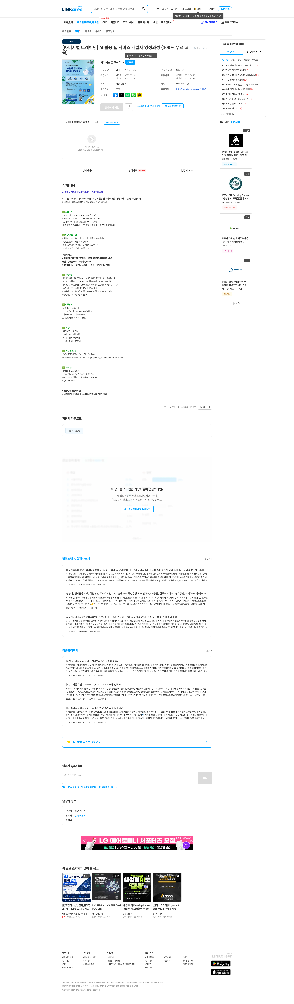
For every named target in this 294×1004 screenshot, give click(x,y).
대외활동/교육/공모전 (88, 22)
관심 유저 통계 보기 (171, 106)
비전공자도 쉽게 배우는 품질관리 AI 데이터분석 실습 (235, 240)
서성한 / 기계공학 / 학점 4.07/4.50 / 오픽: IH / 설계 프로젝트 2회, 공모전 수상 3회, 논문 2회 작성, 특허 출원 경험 (121, 616)
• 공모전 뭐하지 (187, 964)
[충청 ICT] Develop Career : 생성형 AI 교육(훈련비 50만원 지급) (235, 196)
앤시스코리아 (157, 913)
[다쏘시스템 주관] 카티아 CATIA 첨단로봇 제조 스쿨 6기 (235, 283)
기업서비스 (224, 8)
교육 (77, 31)
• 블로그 (167, 960)
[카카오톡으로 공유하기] (139, 95)
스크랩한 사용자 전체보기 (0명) (148, 106)
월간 (239, 59)
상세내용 (87, 170)
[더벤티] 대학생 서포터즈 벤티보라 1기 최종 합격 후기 (92, 661)
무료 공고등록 (231, 22)
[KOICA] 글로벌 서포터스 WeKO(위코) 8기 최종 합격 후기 (94, 684)
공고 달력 (164, 8)
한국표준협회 (127, 913)
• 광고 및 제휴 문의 (89, 957)
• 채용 (64, 964)
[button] (91, 62)
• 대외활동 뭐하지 (188, 960)
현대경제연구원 (98, 913)
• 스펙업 (185, 957)
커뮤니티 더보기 (227, 113)
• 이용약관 (110, 957)
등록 (205, 777)
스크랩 (188, 8)
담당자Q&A (187, 170)
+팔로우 (130, 62)
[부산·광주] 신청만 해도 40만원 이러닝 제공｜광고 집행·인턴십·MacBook (235, 153)
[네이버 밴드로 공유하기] (133, 95)
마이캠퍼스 (166, 22)
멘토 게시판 (144, 22)
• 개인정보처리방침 (113, 960)
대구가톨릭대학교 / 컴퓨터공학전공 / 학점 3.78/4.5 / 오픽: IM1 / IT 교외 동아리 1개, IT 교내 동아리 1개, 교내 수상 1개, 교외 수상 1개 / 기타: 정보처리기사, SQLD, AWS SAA (137, 570)
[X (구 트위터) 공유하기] (121, 95)
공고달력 (110, 31)
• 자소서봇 (148, 967)
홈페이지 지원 (112, 107)
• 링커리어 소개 (67, 957)
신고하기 (206, 406)
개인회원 (211, 8)
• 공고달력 (167, 957)
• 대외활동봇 (149, 957)
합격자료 (136, 170)
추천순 (255, 59)
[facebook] (115, 95)
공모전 (88, 31)
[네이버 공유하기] (127, 95)
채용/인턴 (69, 22)
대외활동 (66, 31)
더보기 (207, 559)
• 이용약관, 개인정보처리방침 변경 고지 (121, 964)
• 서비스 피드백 (88, 964)
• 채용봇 (148, 964)
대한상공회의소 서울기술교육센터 (74, 913)
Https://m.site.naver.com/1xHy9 (191, 89)
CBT (104, 21)
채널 (155, 22)
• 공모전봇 (148, 960)
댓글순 (247, 59)
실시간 (225, 59)
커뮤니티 (115, 22)
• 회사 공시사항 (67, 967)
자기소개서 (128, 22)
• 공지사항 (65, 960)
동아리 (98, 31)
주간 (233, 59)
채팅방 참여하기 (112, 122)
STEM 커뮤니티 (254, 51)
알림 (176, 8)
